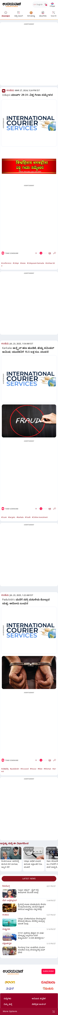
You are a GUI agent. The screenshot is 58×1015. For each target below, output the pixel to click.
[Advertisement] (29, 55)
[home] (12, 4)
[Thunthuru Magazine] (48, 988)
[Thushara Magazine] (10, 988)
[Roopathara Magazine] (48, 982)
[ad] (30, 123)
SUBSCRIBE (48, 971)
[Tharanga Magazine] (10, 982)
